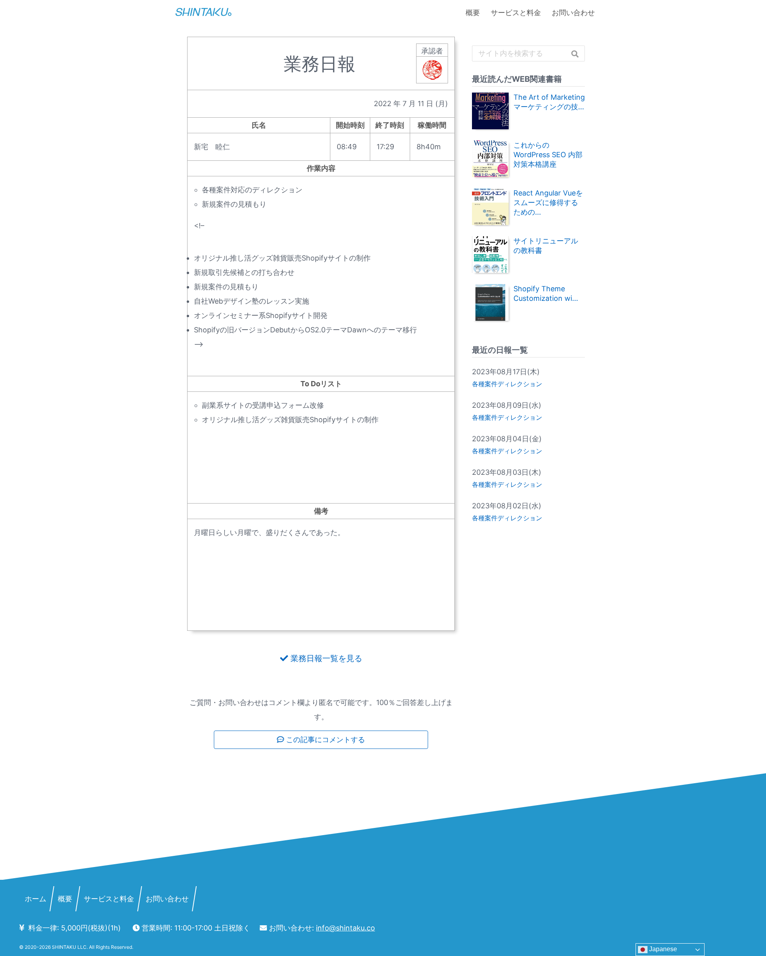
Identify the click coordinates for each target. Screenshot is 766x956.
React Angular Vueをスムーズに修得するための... (548, 202)
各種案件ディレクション (507, 384)
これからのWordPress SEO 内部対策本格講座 (547, 154)
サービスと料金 (516, 12)
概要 (473, 12)
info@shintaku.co (345, 928)
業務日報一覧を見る (325, 658)
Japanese (662, 949)
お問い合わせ (573, 12)
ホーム (35, 899)
